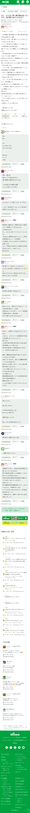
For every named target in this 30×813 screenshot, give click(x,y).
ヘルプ (12, 737)
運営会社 (15, 743)
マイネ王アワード (21, 789)
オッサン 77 (8, 170)
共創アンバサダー (6, 794)
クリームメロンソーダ (11, 286)
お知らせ (19, 807)
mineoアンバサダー (7, 786)
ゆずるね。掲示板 (13, 11)
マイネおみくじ (20, 798)
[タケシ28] (2, 302)
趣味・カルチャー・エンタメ (8, 763)
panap (6, 448)
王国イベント (19, 802)
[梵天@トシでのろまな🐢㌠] (2, 133)
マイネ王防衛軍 (20, 781)
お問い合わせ (18, 737)
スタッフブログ (6, 772)
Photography (20, 783)
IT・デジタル (5, 761)
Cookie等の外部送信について (20, 740)
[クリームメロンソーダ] (2, 287)
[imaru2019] (2, 198)
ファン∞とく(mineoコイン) (22, 795)
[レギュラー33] (2, 262)
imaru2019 (7, 197)
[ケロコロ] (2, 433)
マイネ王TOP (6, 754)
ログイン (17, 508)
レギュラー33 (9, 261)
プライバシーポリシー (7, 740)
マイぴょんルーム (21, 804)
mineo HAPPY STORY (22, 792)
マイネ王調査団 (6, 798)
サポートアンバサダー (7, 790)
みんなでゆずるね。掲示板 (22, 769)
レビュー (19, 771)
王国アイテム (19, 800)
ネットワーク (5, 780)
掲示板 (5, 7)
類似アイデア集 (6, 768)
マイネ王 (4, 782)
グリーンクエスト (7, 804)
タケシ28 (7, 301)
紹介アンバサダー (6, 788)
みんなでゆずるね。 (20, 767)
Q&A (4, 757)
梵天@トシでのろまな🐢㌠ (12, 131)
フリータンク (20, 754)
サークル (5, 775)
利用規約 (24, 737)
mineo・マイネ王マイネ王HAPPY (12, 20)
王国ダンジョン (20, 778)
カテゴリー (24, 11)
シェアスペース (20, 762)
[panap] (2, 450)
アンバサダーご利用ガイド (8, 795)
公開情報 (5, 778)
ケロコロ (8, 432)
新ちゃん (8, 26)
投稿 (4, 11)
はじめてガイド (6, 737)
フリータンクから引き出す (22, 758)
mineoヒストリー (21, 786)
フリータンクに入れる (21, 756)
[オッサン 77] (2, 171)
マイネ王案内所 (6, 801)
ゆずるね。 (19, 765)
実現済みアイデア (6, 770)
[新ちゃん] (2, 27)
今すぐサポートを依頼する (8, 792)
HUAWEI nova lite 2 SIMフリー (10, 21)
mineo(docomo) (24, 21)
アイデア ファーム (7, 766)
